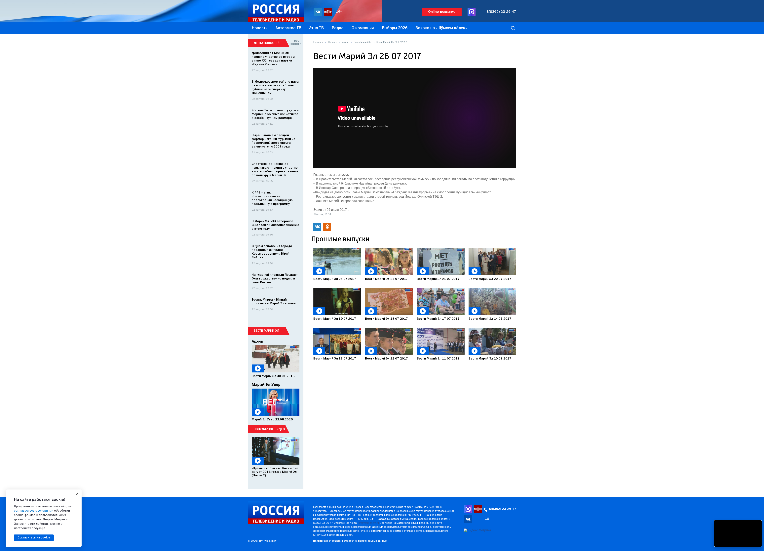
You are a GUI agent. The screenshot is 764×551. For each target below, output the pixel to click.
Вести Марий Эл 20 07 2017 (490, 279)
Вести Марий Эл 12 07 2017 (386, 358)
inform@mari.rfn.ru (368, 523)
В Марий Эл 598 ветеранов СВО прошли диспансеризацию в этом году (275, 225)
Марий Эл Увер (266, 384)
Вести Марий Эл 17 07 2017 (438, 319)
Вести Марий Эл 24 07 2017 (386, 279)
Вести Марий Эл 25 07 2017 (334, 279)
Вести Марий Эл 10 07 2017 (490, 358)
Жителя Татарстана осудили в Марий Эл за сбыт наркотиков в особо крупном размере (275, 114)
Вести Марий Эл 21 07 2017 (438, 279)
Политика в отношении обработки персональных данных (350, 541)
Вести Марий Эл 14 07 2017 (490, 319)
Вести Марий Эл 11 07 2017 (438, 358)
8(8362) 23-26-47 (501, 11)
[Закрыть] (77, 493)
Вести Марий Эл (362, 42)
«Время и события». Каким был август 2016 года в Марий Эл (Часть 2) (275, 472)
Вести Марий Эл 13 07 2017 (334, 358)
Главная (318, 42)
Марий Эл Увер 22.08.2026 (272, 419)
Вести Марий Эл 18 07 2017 (386, 319)
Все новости (293, 42)
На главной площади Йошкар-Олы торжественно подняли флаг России (275, 279)
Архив (345, 42)
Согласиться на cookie (34, 537)
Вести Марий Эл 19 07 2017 (334, 319)
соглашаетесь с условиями (33, 510)
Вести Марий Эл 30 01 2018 (273, 376)
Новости (332, 42)
